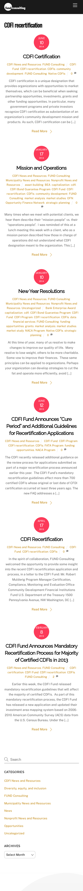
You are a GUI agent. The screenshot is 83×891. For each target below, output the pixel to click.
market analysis (35, 198)
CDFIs (51, 68)
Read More (39, 131)
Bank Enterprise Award (61, 308)
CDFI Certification (41, 56)
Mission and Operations (41, 168)
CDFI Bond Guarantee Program (30, 189)
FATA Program (54, 445)
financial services (24, 321)
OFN (70, 198)
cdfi (73, 184)
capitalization (60, 184)
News (8, 810)
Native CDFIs (56, 73)
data (73, 317)
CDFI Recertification (41, 539)
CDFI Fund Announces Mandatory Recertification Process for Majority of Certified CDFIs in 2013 (41, 653)
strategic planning (58, 202)
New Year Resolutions (41, 291)
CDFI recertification (33, 68)
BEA (47, 184)
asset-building (34, 184)
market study (15, 330)
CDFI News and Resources (24, 64)
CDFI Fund (58, 189)
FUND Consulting (53, 64)
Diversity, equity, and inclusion (25, 788)
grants (29, 326)
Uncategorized (31, 308)
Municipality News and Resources (28, 180)
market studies (56, 198)
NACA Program (35, 330)
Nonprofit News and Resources (25, 818)
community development (52, 193)
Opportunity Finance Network (25, 202)
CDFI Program (23, 317)
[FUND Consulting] (14, 9)
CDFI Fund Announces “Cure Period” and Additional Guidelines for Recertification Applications (41, 426)
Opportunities (13, 826)
